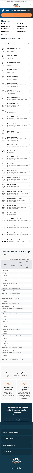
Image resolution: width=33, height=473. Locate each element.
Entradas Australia (5, 23)
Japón (5, 301)
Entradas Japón (5, 31)
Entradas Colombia (22, 26)
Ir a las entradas (16, 15)
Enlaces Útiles (7, 451)
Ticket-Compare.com (9, 445)
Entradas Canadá (5, 26)
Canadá (5, 285)
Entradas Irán (20, 28)
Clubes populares (8, 438)
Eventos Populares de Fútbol (11, 432)
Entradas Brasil (21, 23)
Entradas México (21, 31)
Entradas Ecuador (5, 28)
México (5, 326)
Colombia (5, 290)
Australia (5, 270)
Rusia (5, 338)
